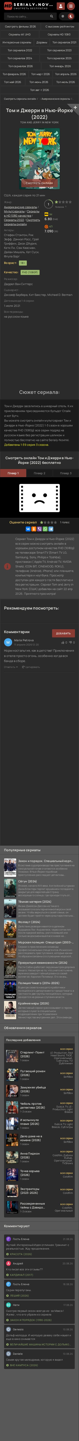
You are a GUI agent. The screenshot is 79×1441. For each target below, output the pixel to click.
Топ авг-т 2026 (39, 90)
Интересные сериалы (17, 42)
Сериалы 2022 (14, 220)
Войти (61, 6)
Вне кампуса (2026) (24, 1365)
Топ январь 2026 (60, 66)
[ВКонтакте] (28, 529)
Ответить (9, 667)
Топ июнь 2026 (38, 82)
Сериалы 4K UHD (20, 34)
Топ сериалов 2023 (59, 50)
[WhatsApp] (45, 529)
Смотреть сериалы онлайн (20, 99)
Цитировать (33, 667)
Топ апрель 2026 (66, 74)
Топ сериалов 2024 (19, 58)
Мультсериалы (14, 211)
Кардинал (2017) (21, 1275)
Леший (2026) (19, 1295)
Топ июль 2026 (65, 82)
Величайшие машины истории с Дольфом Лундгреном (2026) (41, 1344)
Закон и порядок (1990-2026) (31, 1320)
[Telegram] (50, 529)
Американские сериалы (56, 99)
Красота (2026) (21, 1254)
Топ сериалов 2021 (64, 42)
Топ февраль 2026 (14, 74)
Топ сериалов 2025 (59, 58)
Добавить (63, 633)
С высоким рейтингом (60, 26)
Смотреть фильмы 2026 (20, 26)
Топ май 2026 (12, 82)
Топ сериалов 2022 (20, 50)
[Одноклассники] (33, 529)
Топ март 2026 (40, 74)
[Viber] (39, 529)
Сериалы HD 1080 (59, 34)
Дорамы (41, 42)
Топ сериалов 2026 (20, 66)
